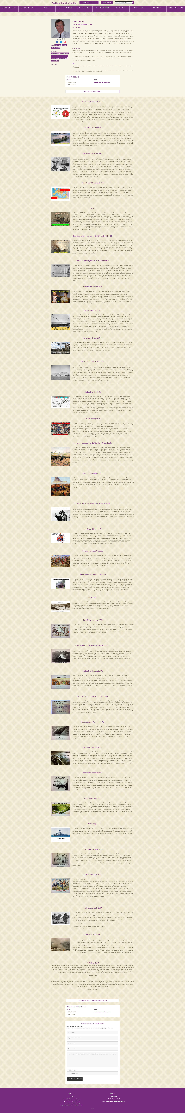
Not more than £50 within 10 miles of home (60, 53)
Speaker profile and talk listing (71, 1103)
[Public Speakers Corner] (64, 2)
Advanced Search (107, 2)
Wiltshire (58, 47)
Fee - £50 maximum (65, 8)
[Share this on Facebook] (57, 42)
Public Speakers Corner (82, 14)
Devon (99, 14)
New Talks (157, 8)
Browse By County (9, 8)
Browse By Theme (27, 8)
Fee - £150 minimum (102, 8)
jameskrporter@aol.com (102, 82)
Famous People (60, 55)
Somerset (53, 47)
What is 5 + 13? (72, 1070)
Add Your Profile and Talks (89, 2)
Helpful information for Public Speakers (71, 1105)
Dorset (59, 45)
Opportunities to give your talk (71, 1101)
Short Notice (139, 8)
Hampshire (64, 45)
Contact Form (71, 1096)
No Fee (46, 8)
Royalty (53, 58)
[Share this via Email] (65, 42)
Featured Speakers (175, 8)
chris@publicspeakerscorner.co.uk (115, 1101)
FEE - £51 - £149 (83, 8)
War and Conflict (55, 60)
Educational (54, 55)
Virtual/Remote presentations (61, 58)
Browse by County (93, 14)
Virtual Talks (120, 8)
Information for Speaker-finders (71, 1099)
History (66, 55)
